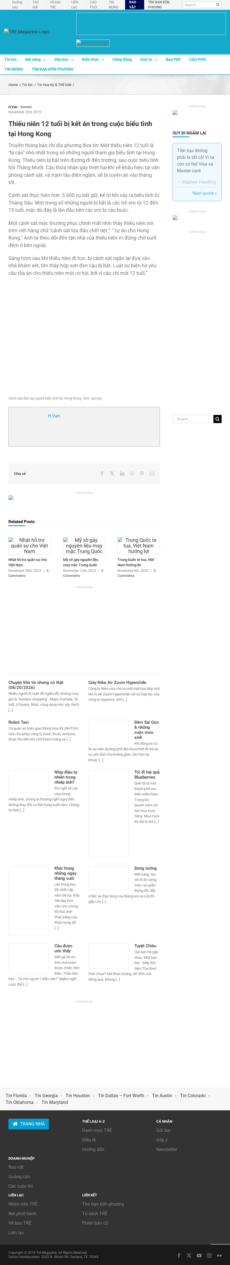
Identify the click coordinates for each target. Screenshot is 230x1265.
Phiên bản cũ (95, 1223)
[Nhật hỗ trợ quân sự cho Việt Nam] (29, 540)
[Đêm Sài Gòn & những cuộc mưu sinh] (108, 732)
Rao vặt (16, 1167)
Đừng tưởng (145, 868)
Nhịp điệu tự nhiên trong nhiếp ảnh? (65, 777)
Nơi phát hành (22, 1213)
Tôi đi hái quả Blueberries (147, 775)
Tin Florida (16, 1095)
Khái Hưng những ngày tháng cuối (65, 873)
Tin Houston (78, 1095)
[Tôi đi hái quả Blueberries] (108, 813)
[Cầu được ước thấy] (28, 958)
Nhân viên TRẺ (23, 1204)
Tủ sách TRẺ (94, 1213)
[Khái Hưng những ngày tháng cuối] (28, 900)
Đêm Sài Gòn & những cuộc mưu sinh (146, 730)
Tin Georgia (46, 1095)
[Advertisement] (84, 628)
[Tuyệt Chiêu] (108, 956)
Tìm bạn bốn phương (103, 1204)
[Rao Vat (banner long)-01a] (151, 24)
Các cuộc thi (20, 1186)
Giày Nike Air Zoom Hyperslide (117, 682)
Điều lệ (89, 1140)
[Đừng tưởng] (108, 878)
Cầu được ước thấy (63, 948)
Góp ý (162, 1140)
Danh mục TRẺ (97, 1130)
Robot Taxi (18, 722)
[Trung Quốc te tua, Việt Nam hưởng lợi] (139, 540)
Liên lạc (16, 1232)
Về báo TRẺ (19, 1223)
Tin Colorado (193, 1095)
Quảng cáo (19, 1176)
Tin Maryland (55, 1102)
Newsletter (166, 1149)
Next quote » (204, 193)
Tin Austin (162, 1095)
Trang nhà (32, 1124)
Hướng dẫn (93, 1149)
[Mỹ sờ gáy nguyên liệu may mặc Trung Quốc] (84, 540)
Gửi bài (163, 1130)
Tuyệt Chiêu (145, 945)
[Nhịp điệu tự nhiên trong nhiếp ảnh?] (28, 781)
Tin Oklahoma (20, 1102)
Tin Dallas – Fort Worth (121, 1095)
